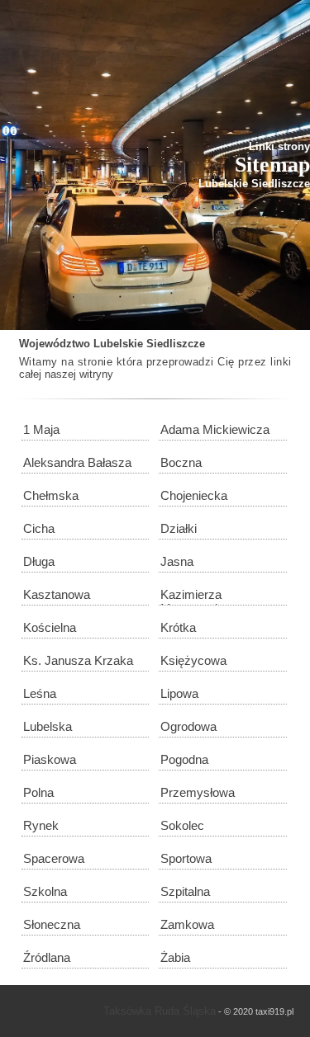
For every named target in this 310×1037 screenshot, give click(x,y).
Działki (178, 528)
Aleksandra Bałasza (77, 462)
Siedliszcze (175, 343)
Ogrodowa (188, 726)
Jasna (176, 561)
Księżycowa (193, 660)
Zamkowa (187, 924)
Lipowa (179, 693)
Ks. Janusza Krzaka (78, 660)
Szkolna (45, 891)
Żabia (175, 957)
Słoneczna (51, 924)
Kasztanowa (56, 594)
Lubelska (47, 726)
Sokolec (182, 825)
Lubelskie (118, 343)
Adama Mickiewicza (214, 429)
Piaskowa (49, 759)
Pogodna (184, 759)
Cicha (39, 528)
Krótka (178, 627)
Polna (38, 792)
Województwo (54, 343)
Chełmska (51, 495)
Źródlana (46, 957)
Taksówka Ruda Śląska (159, 1011)
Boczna (181, 462)
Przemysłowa (197, 792)
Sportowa (186, 858)
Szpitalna (185, 891)
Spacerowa (53, 858)
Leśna (39, 693)
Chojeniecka (193, 495)
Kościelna (49, 627)
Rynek (41, 825)
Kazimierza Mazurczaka (194, 596)
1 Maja (41, 429)
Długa (39, 561)
